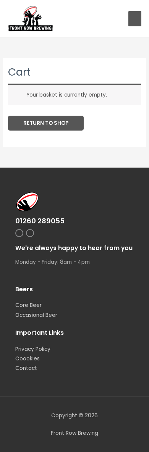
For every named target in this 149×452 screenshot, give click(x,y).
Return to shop (45, 123)
